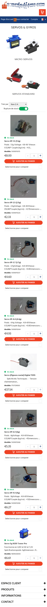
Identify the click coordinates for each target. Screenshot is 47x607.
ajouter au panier (25, 161)
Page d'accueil (7, 19)
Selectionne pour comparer (16, 167)
